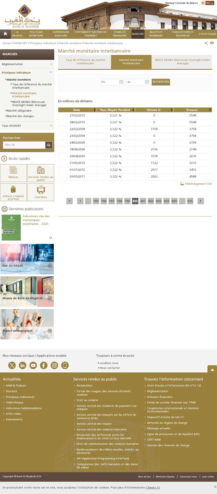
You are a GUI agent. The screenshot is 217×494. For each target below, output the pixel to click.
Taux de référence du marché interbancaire (85, 62)
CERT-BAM (154, 439)
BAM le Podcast (16, 385)
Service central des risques (94, 424)
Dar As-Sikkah (13, 265)
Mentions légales (165, 477)
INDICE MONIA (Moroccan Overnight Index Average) (182, 62)
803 (158, 201)
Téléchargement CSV (198, 184)
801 (143, 201)
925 (190, 201)
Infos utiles (13, 414)
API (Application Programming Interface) (103, 458)
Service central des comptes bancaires (102, 429)
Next (51, 238)
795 (96, 201)
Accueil (6, 43)
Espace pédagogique (18, 331)
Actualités (12, 380)
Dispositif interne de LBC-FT (165, 417)
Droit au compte (87, 400)
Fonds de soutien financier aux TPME (171, 402)
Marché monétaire (70, 43)
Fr (203, 2)
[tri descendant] (95, 110)
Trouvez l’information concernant (173, 380)
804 (166, 201)
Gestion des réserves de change (168, 445)
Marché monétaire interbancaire (131, 62)
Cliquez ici (153, 487)
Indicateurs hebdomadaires (24, 408)
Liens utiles (208, 477)
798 (119, 201)
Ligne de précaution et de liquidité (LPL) (173, 434)
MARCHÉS (138, 34)
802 (150, 201)
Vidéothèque (15, 402)
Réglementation (12, 64)
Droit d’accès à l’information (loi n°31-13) (174, 385)
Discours (11, 391)
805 (174, 201)
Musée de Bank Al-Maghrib (22, 298)
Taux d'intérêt (11, 126)
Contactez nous (188, 477)
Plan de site (144, 477)
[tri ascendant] (95, 108)
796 (103, 201)
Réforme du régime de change (167, 423)
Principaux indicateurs (43, 43)
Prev (49, 238)
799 (127, 201)
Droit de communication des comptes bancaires (108, 444)
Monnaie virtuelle (158, 428)
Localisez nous (109, 363)
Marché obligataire (19, 110)
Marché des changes (20, 116)
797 (111, 201)
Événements (14, 419)
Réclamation (84, 385)
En (207, 2)
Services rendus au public (95, 380)
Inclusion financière (159, 397)
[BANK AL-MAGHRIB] (22, 15)
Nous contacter (110, 368)
